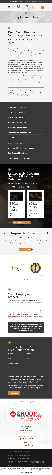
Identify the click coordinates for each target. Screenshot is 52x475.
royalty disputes (27, 316)
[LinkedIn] (32, 445)
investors (34, 316)
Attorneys (28, 402)
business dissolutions (17, 316)
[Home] (25, 7)
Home (9, 402)
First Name (10, 353)
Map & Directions (26, 432)
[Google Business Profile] (26, 445)
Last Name (29, 353)
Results (23, 402)
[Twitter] (23, 445)
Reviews (35, 402)
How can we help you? (13, 367)
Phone (9, 358)
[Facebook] (20, 445)
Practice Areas (15, 402)
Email (28, 358)
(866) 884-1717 (26, 439)
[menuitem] (26, 112)
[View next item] (10, 222)
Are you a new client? (13, 363)
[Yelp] (29, 445)
